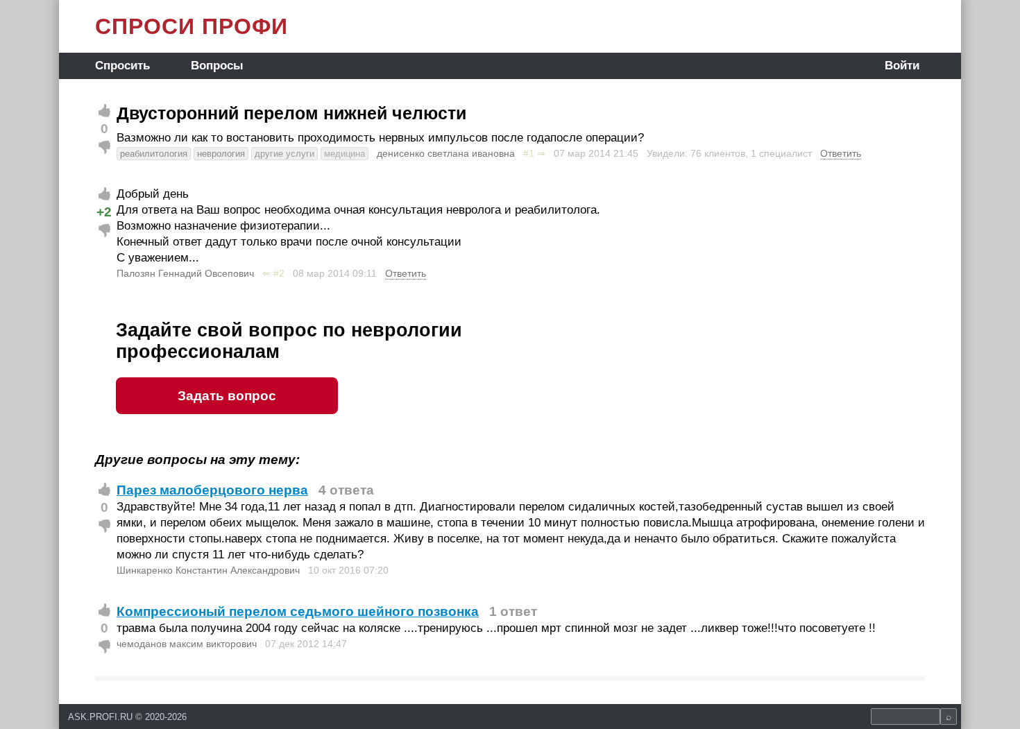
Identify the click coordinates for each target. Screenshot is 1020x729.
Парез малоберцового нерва (212, 490)
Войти (902, 65)
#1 (528, 153)
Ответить (840, 153)
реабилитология (153, 153)
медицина (344, 153)
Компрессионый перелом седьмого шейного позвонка (298, 611)
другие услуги (284, 153)
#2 (278, 273)
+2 (104, 212)
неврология (221, 153)
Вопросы (217, 65)
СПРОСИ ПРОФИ (191, 26)
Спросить (122, 65)
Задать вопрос (227, 395)
